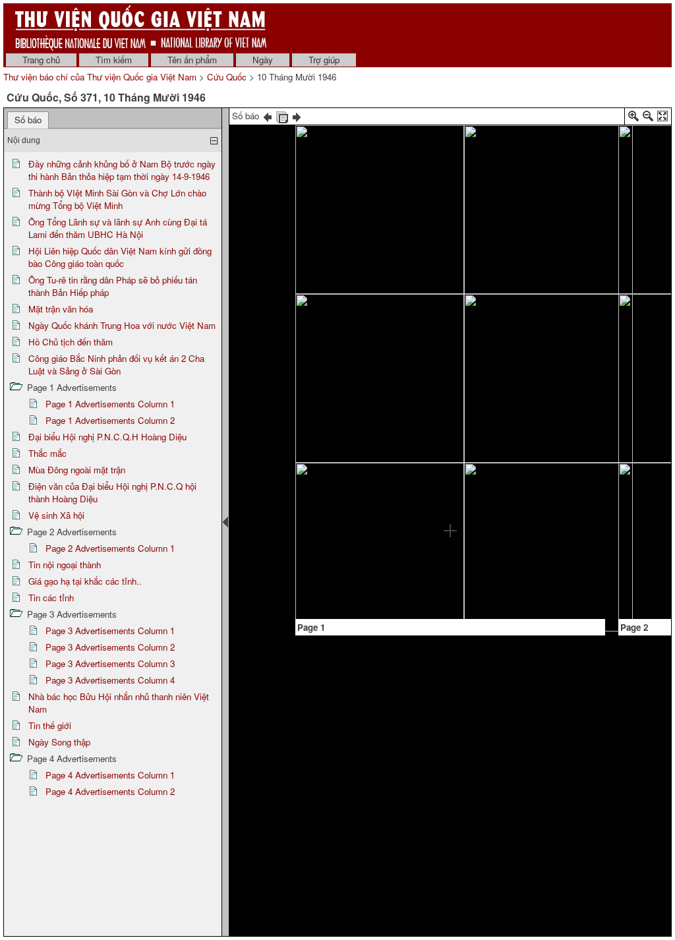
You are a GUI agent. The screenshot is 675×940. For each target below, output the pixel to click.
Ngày (262, 59)
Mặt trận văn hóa (60, 309)
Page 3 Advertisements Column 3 (110, 663)
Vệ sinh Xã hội (56, 515)
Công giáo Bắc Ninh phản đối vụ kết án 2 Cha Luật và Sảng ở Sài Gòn (116, 364)
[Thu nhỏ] (648, 118)
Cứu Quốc (227, 77)
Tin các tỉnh (51, 597)
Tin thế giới (49, 725)
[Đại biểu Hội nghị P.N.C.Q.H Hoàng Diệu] (652, 283)
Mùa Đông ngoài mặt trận (76, 469)
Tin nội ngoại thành (64, 564)
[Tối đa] (662, 118)
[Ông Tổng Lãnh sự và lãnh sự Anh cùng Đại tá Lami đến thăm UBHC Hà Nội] (448, 352)
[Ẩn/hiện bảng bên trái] (225, 522)
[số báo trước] (268, 115)
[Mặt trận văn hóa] (526, 234)
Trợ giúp (323, 59)
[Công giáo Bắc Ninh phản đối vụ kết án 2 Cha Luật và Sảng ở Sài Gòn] (552, 506)
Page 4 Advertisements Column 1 (110, 775)
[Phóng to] (633, 118)
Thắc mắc (47, 453)
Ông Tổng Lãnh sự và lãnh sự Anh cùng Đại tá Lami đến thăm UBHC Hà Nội (117, 228)
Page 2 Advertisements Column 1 (110, 548)
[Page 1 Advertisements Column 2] (509, 582)
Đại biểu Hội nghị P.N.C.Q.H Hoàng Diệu (107, 436)
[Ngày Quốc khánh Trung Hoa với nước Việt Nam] (528, 385)
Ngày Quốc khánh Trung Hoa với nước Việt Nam (122, 325)
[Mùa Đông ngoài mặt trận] (652, 518)
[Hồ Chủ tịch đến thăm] (550, 457)
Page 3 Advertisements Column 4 (110, 680)
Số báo (28, 119)
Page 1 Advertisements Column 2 (110, 420)
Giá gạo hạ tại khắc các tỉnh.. (85, 581)
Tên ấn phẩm (192, 59)
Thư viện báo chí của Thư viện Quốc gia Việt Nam (99, 77)
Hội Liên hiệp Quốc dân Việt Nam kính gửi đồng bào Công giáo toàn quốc (120, 257)
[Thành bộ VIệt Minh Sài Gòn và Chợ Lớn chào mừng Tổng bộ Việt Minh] (386, 328)
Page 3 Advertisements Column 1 (110, 630)
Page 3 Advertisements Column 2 (110, 647)
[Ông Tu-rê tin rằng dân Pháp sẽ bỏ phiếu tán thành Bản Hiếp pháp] (348, 528)
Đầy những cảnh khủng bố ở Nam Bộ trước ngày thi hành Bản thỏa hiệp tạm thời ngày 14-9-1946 (122, 170)
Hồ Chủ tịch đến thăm (70, 342)
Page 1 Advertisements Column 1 (110, 403)
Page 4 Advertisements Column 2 (110, 791)
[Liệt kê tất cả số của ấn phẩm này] (282, 115)
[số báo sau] (297, 115)
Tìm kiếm (114, 59)
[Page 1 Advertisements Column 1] (327, 494)
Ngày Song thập (59, 742)
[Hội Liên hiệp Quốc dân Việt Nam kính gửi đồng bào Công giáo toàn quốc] (368, 402)
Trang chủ (41, 59)
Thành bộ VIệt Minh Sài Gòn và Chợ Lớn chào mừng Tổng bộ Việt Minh (117, 199)
